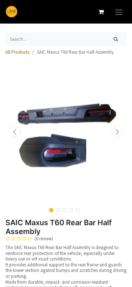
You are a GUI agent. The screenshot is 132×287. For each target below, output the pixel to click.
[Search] (116, 39)
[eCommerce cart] (101, 11)
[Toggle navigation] (118, 12)
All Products (17, 52)
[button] (15, 131)
